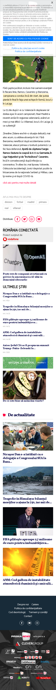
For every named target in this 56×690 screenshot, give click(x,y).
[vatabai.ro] (28, 683)
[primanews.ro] (34, 651)
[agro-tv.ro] (23, 677)
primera (43, 202)
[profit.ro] (11, 662)
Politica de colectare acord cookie (28, 48)
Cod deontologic (17, 612)
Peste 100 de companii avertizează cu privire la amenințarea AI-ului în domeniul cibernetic (25, 277)
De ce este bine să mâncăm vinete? (23, 401)
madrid (30, 202)
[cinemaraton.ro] (28, 667)
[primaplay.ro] (45, 651)
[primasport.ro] (28, 657)
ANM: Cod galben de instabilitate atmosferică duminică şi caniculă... (24, 334)
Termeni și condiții (38, 612)
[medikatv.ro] (17, 667)
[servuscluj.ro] (43, 677)
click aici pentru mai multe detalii (19, 183)
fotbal (20, 202)
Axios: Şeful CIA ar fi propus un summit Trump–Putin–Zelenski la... (26, 347)
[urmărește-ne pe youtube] (29, 623)
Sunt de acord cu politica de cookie (28, 38)
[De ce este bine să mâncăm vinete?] (24, 385)
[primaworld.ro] (8, 677)
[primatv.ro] (7, 652)
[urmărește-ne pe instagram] (37, 623)
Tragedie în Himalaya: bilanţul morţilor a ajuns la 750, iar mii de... (28, 308)
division (8, 202)
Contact (28, 616)
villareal (17, 208)
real (6, 208)
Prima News (20, 636)
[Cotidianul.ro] (28, 661)
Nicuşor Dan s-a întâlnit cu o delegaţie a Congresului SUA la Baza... (26, 295)
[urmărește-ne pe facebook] (22, 623)
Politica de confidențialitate (28, 608)
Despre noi (23, 605)
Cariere (35, 605)
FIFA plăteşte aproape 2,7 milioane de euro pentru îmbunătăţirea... (25, 321)
